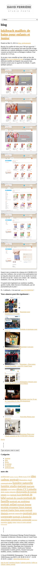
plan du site (4, 562)
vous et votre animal (24, 522)
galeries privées (26, 562)
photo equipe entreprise (8, 492)
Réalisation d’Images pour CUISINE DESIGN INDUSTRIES (21, 382)
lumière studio (9, 486)
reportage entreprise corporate (16, 519)
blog (19, 43)
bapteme (7, 458)
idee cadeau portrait (18, 478)
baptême (12, 476)
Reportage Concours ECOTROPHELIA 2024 (19, 347)
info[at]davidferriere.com (21, 559)
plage (8, 495)
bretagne (16, 476)
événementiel (4, 524)
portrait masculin (16, 513)
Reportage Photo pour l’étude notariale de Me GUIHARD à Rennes (19, 435)
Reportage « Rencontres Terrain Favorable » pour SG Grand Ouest (20, 365)
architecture (5, 477)
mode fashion (11, 489)
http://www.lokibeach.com (14, 59)
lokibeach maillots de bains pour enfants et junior (15, 34)
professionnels (26, 43)
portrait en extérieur (20, 501)
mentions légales (14, 562)
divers (7, 462)
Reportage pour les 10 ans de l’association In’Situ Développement (21, 400)
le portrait (8, 466)
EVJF (29, 476)
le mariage (8, 464)
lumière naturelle (23, 483)
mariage (21, 486)
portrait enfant (9, 504)
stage (10, 522)
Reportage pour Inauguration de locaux (17, 313)
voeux (14, 522)
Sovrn (3, 439)
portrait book (15, 495)
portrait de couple (14, 498)
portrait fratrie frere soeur (13, 510)
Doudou (25, 476)
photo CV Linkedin (26, 489)
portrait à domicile (22, 516)
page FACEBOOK (27, 290)
